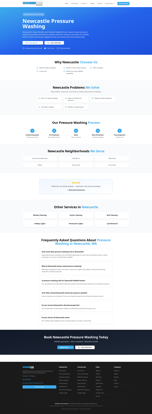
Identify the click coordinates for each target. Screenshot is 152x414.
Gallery (92, 3)
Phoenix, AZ (99, 390)
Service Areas (109, 3)
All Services (62, 371)
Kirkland (98, 380)
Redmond (98, 377)
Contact (116, 383)
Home (66, 3)
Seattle (98, 374)
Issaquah (98, 386)
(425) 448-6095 (55, 43)
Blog (115, 380)
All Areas (98, 396)
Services (83, 3)
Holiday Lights (63, 393)
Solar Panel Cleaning (65, 390)
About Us (116, 371)
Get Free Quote (123, 3)
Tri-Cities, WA (99, 393)
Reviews (99, 3)
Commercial (74, 3)
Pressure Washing (64, 374)
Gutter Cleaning (64, 380)
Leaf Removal (63, 386)
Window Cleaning (64, 377)
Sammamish (99, 383)
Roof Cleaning (63, 383)
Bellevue (98, 371)
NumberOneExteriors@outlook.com (33, 383)
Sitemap (116, 387)
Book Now (64, 347)
